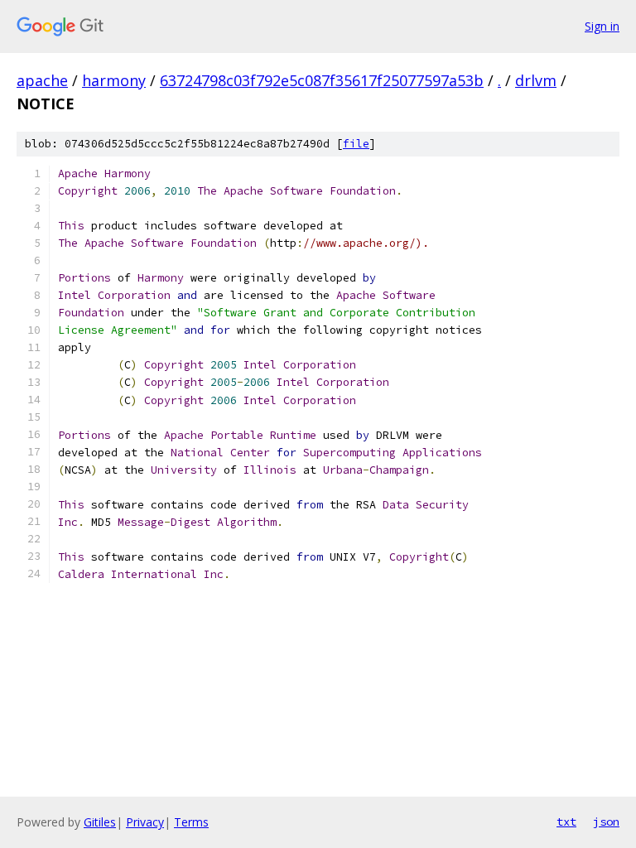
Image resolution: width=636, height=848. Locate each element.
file (356, 144)
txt (566, 821)
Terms (191, 822)
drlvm (535, 80)
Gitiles (100, 822)
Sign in (602, 26)
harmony (114, 80)
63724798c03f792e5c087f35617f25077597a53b (322, 80)
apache (42, 80)
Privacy (145, 822)
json (606, 821)
